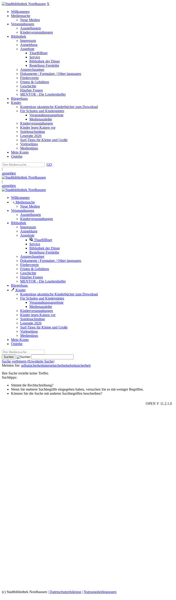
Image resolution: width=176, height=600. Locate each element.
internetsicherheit (55, 365)
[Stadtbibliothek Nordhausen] (24, 4)
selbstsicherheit (32, 365)
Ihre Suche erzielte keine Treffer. (25, 373)
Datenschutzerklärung (65, 592)
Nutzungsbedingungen (100, 592)
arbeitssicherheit (79, 365)
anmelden (9, 173)
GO (49, 164)
